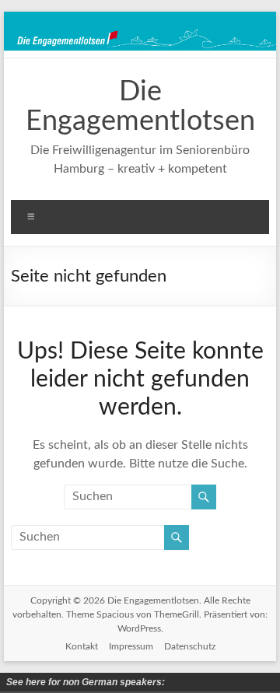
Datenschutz (189, 646)
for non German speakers (179, 682)
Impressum (131, 646)
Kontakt (81, 646)
